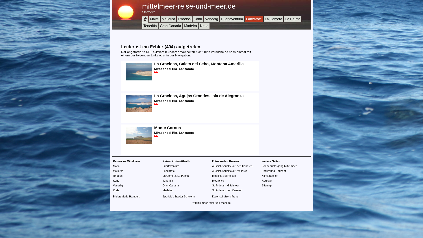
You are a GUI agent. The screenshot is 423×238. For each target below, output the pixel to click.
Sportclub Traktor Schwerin (179, 196)
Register (267, 180)
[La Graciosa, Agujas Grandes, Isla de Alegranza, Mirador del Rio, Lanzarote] (156, 104)
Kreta (204, 26)
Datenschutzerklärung (225, 196)
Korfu (198, 19)
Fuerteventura (232, 19)
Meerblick (218, 180)
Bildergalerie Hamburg (126, 196)
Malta (154, 19)
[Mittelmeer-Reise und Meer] (145, 19)
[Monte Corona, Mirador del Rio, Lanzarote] (156, 136)
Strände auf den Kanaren (227, 190)
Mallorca (168, 19)
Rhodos (184, 19)
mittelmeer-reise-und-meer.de (189, 6)
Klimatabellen (270, 175)
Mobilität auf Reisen (224, 175)
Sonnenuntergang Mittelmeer (279, 166)
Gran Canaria (170, 26)
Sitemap (267, 185)
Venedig (211, 19)
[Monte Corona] (136, 143)
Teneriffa (150, 26)
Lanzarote (254, 19)
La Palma (292, 19)
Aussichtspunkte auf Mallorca (229, 171)
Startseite (148, 12)
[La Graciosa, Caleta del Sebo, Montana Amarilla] (136, 79)
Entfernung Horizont (274, 171)
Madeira (190, 26)
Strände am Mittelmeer (225, 185)
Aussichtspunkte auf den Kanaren (232, 166)
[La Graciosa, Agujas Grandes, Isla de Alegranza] (136, 111)
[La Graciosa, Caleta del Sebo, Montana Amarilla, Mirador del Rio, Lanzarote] (156, 72)
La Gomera (273, 19)
